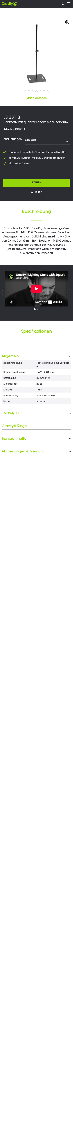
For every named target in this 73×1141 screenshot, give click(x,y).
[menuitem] (63, 3)
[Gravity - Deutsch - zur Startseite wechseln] (9, 4)
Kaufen (36, 183)
